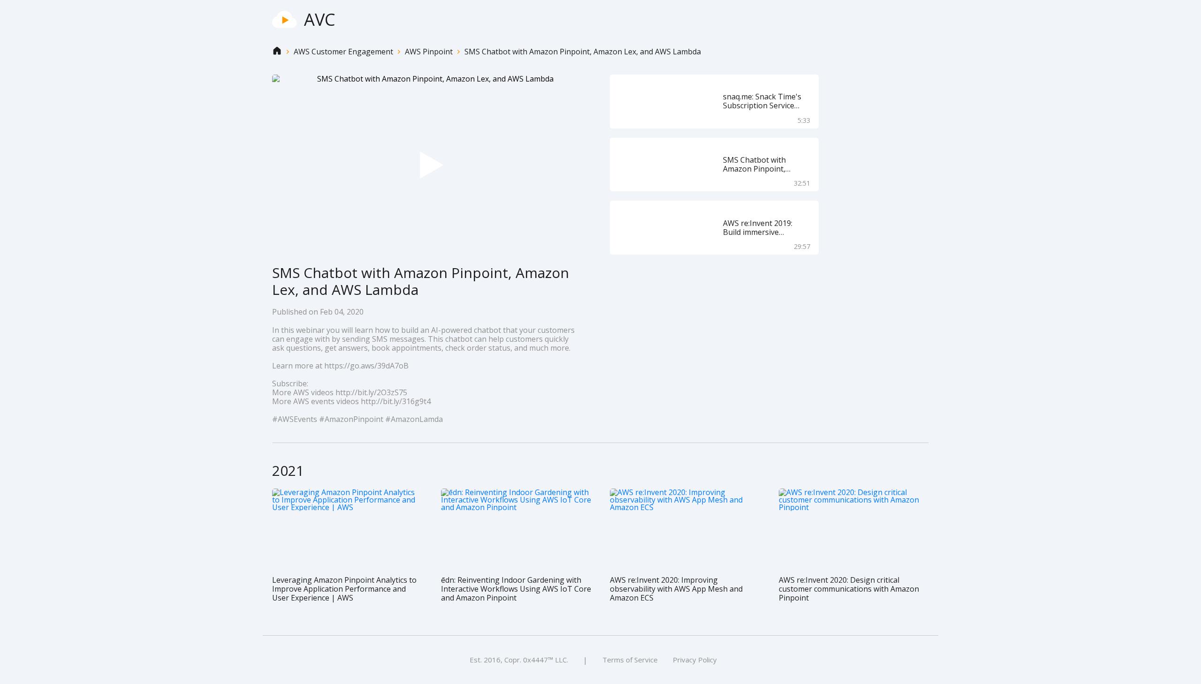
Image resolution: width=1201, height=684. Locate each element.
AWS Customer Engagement (343, 51)
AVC (319, 19)
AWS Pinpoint (429, 51)
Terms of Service (630, 659)
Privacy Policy (695, 659)
